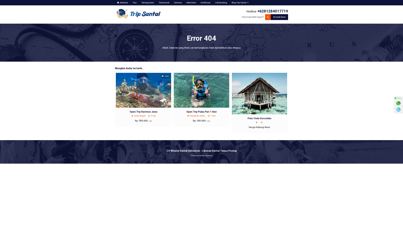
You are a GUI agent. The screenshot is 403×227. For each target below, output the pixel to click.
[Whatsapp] (398, 103)
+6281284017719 (272, 11)
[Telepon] (398, 109)
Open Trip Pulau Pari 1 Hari (201, 111)
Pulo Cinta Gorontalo (259, 118)
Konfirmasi (205, 2)
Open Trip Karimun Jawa (143, 111)
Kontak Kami (279, 17)
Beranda (124, 2)
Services (178, 2)
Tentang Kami (147, 2)
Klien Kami (191, 2)
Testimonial (164, 2)
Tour (135, 2)
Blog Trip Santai (239, 2)
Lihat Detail (146, 90)
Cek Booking (221, 2)
